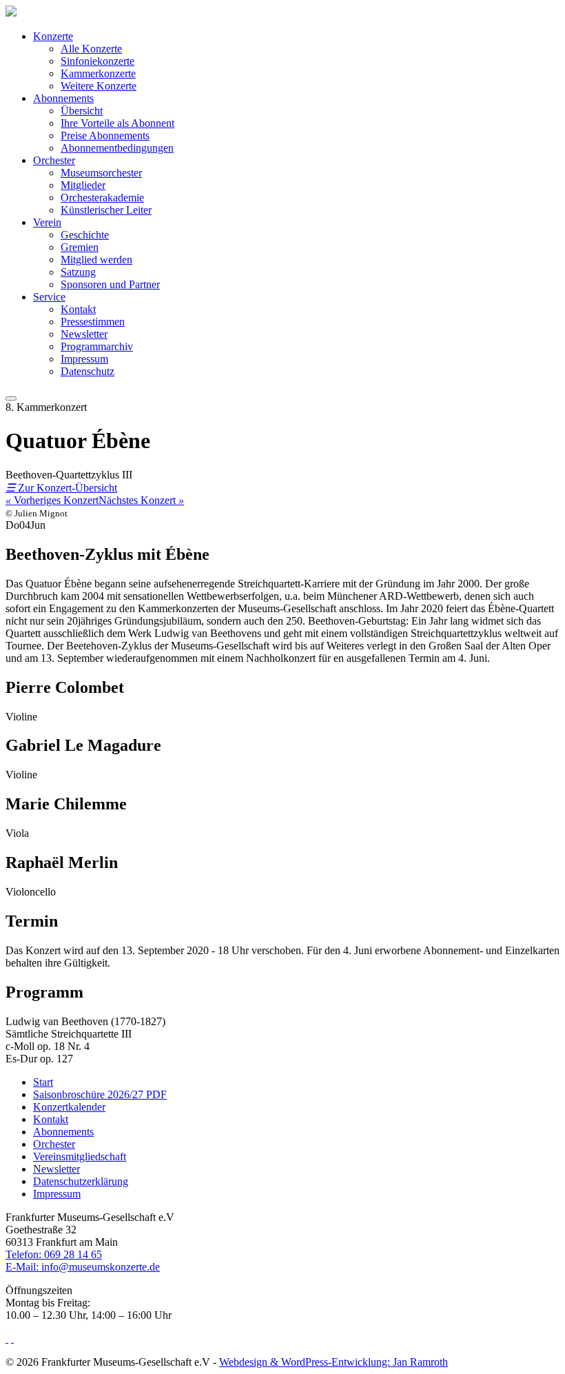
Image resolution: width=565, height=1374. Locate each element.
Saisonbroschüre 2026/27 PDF (100, 1094)
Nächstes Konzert (141, 500)
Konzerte (53, 36)
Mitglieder (83, 185)
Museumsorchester (101, 173)
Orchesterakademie (102, 197)
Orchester (54, 160)
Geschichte (85, 235)
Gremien (80, 247)
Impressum (84, 359)
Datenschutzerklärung (80, 1181)
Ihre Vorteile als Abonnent (117, 123)
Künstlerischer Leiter (106, 210)
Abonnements (63, 98)
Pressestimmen (93, 321)
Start (43, 1082)
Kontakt (78, 309)
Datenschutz (87, 371)
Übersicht (82, 111)
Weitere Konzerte (98, 86)
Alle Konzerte (91, 48)
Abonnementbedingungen (117, 148)
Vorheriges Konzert (52, 500)
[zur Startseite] (11, 13)
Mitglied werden (96, 259)
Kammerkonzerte (98, 73)
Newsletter (84, 334)
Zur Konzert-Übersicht (61, 488)
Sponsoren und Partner (110, 284)
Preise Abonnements (105, 135)
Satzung (78, 272)
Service (49, 297)
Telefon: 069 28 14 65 (54, 1254)
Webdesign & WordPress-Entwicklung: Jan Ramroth (333, 1362)
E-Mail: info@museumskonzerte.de (83, 1267)
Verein (47, 222)
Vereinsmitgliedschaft (79, 1156)
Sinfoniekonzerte (97, 61)
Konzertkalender (69, 1107)
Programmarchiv (97, 346)
